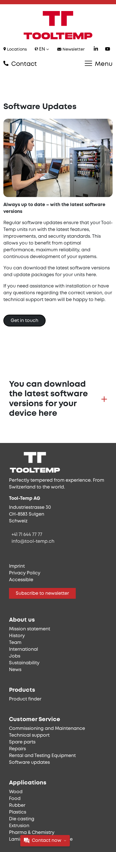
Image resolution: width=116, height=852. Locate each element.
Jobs (14, 656)
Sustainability (24, 663)
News (15, 670)
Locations (16, 49)
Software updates (29, 762)
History (17, 636)
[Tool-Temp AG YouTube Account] (107, 50)
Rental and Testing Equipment (42, 756)
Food (15, 799)
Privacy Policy (24, 573)
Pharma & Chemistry (31, 833)
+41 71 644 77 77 (27, 535)
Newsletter (73, 49)
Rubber (17, 805)
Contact (23, 64)
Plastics (17, 812)
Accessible (21, 580)
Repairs (17, 749)
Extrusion (19, 826)
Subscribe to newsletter (42, 593)
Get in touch (24, 321)
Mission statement (29, 629)
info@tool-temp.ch (33, 541)
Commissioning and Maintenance (47, 728)
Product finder (25, 699)
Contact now (47, 840)
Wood (16, 792)
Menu (103, 64)
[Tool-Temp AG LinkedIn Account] (96, 50)
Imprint (17, 566)
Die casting (21, 819)
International (23, 649)
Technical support (29, 735)
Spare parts (22, 742)
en (42, 49)
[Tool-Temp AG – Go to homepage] (58, 25)
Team (15, 643)
